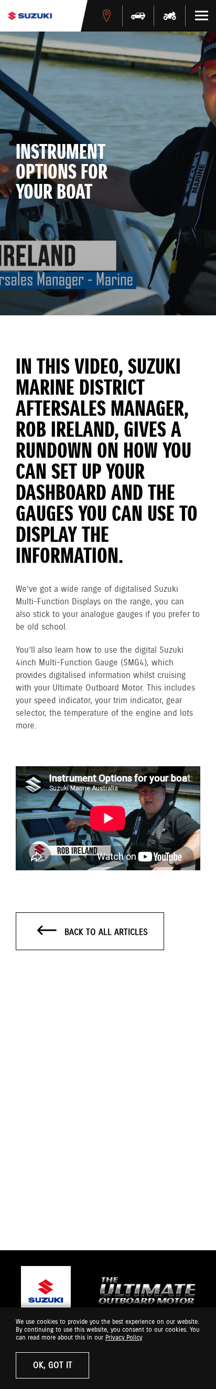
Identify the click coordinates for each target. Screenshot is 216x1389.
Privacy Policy (123, 1337)
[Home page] (30, 16)
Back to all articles (105, 932)
